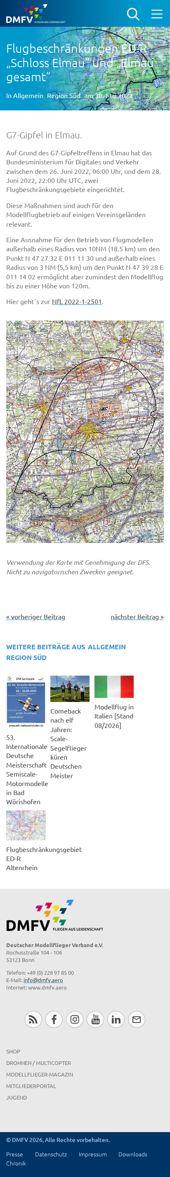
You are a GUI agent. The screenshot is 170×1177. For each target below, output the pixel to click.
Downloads (132, 1154)
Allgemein (28, 95)
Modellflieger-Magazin (39, 1074)
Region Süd (63, 95)
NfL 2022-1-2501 (77, 301)
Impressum (93, 1154)
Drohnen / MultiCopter (38, 1062)
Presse (14, 1154)
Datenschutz (51, 1154)
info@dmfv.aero (43, 979)
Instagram (74, 1019)
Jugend (16, 1097)
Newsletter (136, 1019)
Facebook (53, 1019)
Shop (13, 1051)
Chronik (16, 1163)
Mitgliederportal (31, 1085)
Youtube (95, 1019)
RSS (33, 1019)
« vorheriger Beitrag (35, 616)
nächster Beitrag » (137, 616)
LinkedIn (115, 1019)
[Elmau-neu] (85, 432)
